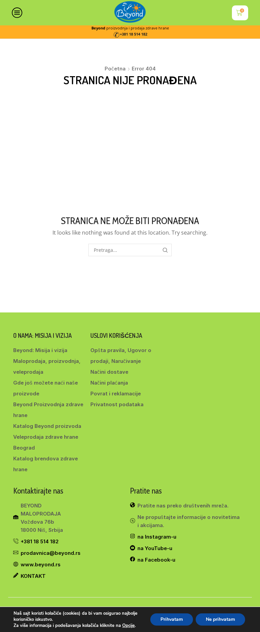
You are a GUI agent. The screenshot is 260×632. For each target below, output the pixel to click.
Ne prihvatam (220, 619)
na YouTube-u (154, 548)
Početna (115, 68)
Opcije (128, 626)
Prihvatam (171, 619)
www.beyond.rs (41, 564)
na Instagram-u (156, 536)
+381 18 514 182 (133, 34)
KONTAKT (33, 576)
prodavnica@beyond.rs (51, 553)
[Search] (165, 250)
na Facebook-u (156, 560)
